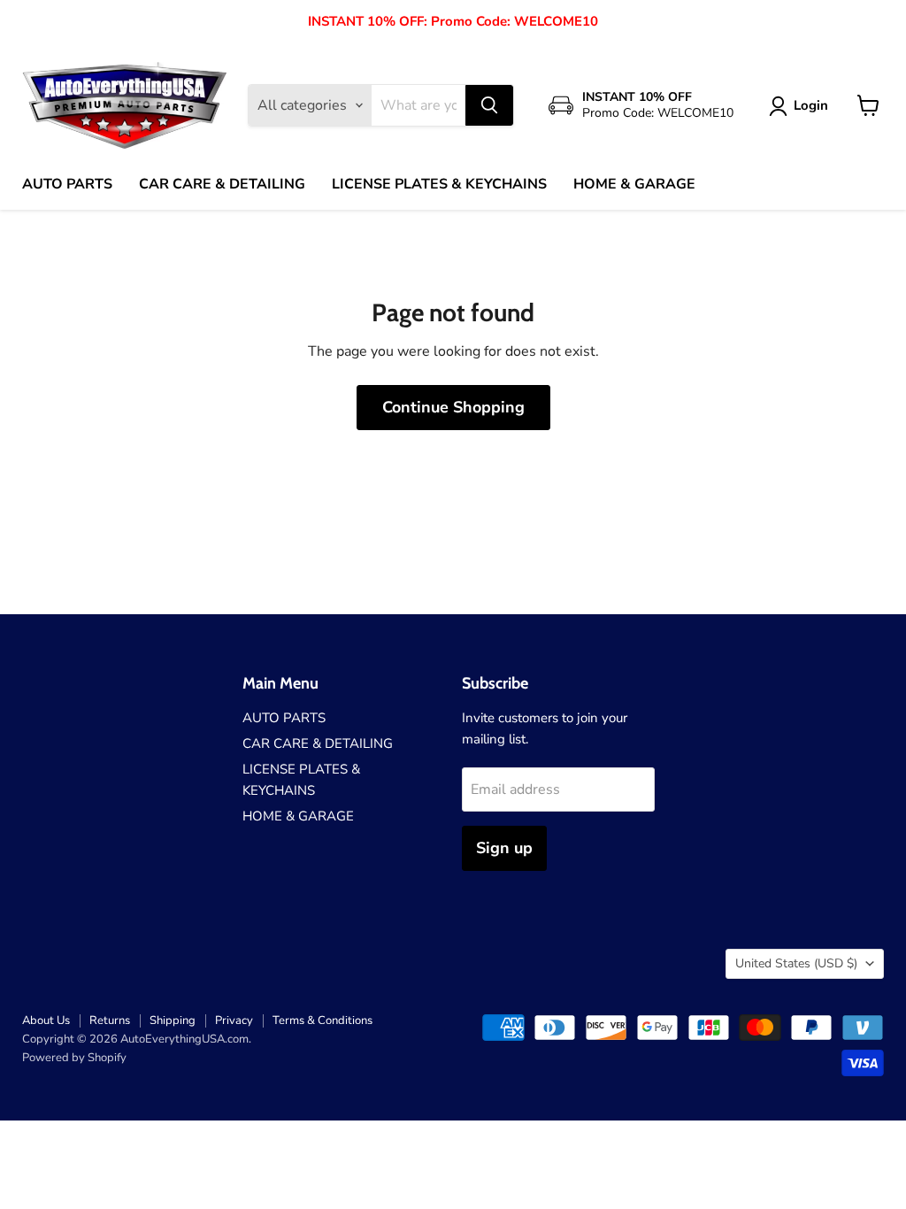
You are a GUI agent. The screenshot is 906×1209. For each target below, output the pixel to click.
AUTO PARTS (67, 184)
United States (796, 963)
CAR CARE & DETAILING (222, 184)
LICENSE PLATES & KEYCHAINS (439, 184)
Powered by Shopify (74, 1058)
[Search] (489, 105)
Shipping (173, 1020)
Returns (109, 1020)
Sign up (504, 848)
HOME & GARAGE (634, 184)
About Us (46, 1020)
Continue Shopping (453, 407)
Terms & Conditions (322, 1020)
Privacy (234, 1020)
